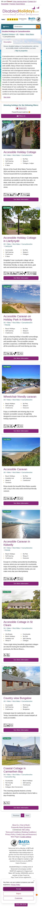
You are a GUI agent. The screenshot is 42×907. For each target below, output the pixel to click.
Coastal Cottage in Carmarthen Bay (15, 770)
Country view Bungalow (17, 698)
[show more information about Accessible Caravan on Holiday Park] (21, 299)
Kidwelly (7, 325)
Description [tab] (8, 42)
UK (17, 34)
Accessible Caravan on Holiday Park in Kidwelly (18, 318)
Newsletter (5, 4)
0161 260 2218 (21, 904)
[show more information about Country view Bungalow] (21, 680)
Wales (22, 34)
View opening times (20, 1)
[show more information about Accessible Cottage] (21, 604)
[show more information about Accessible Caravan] (21, 452)
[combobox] (24, 27)
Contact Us (32, 1)
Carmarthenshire (27, 155)
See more (7, 97)
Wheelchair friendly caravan (20, 396)
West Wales (30, 34)
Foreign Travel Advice (17, 4)
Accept (18, 889)
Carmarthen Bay (10, 777)
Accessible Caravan (15, 469)
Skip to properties (21, 51)
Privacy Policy (15, 884)
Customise (18, 898)
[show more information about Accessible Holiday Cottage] (21, 134)
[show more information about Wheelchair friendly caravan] (21, 379)
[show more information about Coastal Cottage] (21, 751)
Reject (18, 893)
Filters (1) (21, 116)
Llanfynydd (8, 246)
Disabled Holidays (8, 34)
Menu (7, 26)
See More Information (21, 199)
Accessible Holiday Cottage (20, 152)
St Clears (8, 630)
